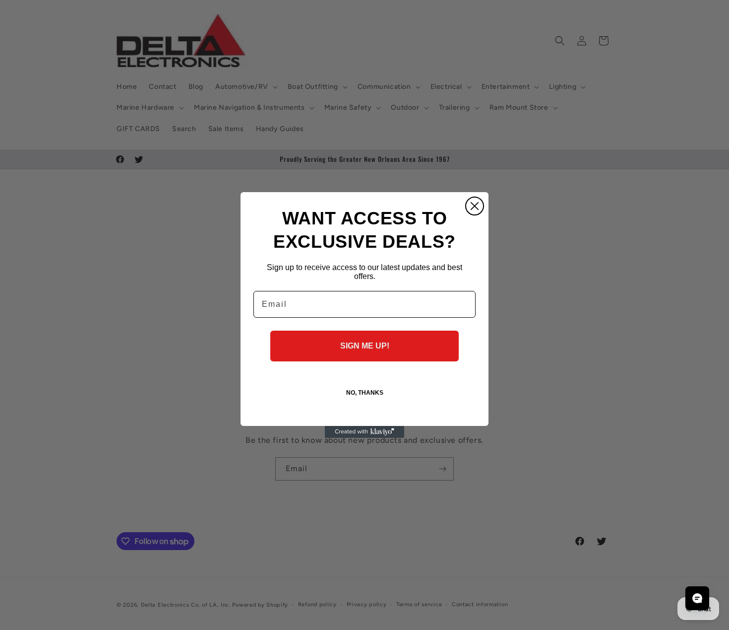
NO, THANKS (364, 392)
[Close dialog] (475, 206)
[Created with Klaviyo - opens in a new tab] (364, 432)
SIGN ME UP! (364, 346)
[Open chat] (697, 598)
